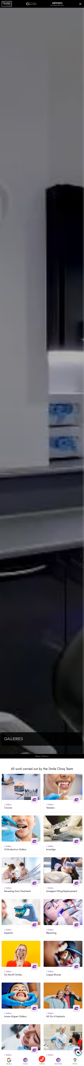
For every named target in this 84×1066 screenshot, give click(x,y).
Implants (5, 900)
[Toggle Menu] (80, 4)
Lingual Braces (49, 942)
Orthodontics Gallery (10, 817)
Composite (48, 1025)
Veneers (47, 775)
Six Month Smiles (8, 942)
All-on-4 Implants (51, 984)
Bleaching (47, 900)
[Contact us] (25, 1060)
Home (37, 756)
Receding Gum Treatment (12, 859)
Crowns (5, 775)
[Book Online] (58, 1060)
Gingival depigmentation (11, 1025)
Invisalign (47, 817)
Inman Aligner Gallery (10, 984)
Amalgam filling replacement (55, 859)
